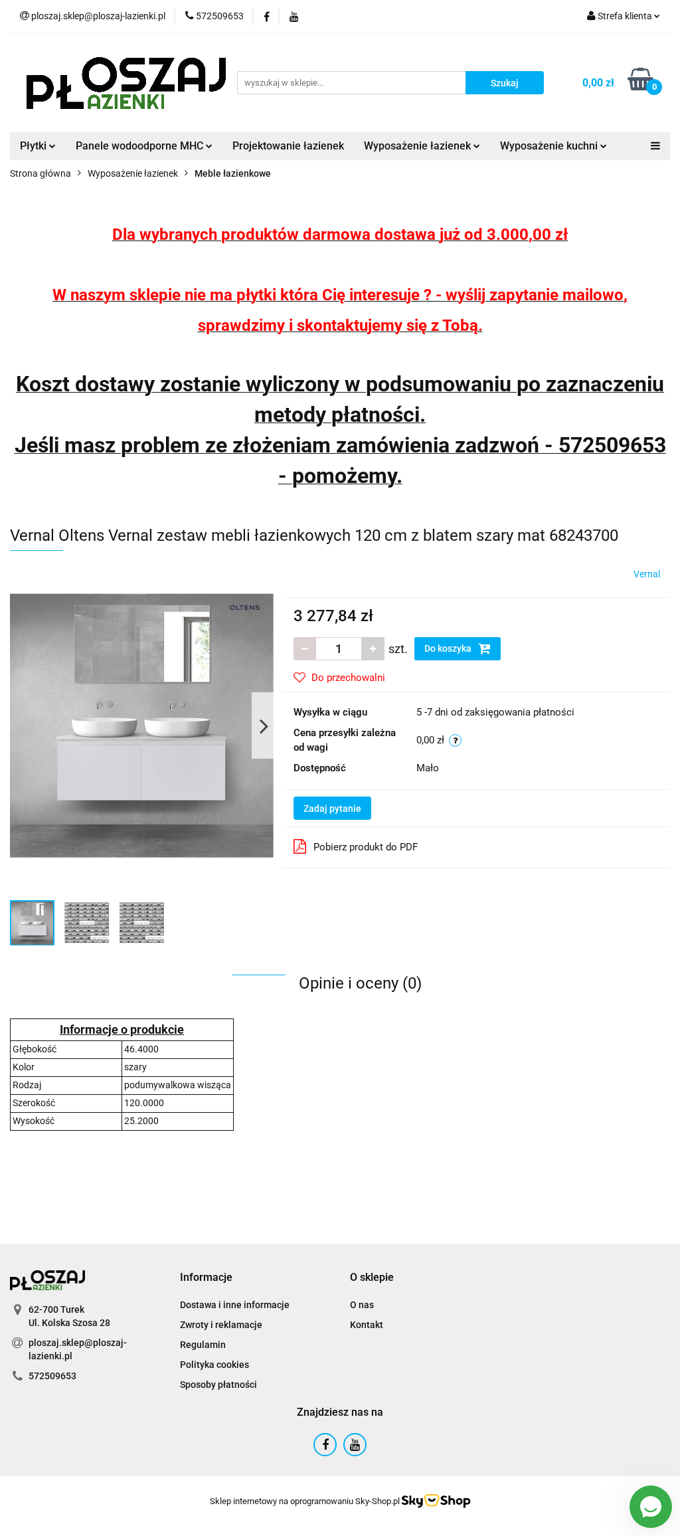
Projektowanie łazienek (288, 146)
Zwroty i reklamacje (221, 1324)
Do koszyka (448, 648)
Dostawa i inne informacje (235, 1304)
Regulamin (203, 1344)
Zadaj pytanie (332, 808)
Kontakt (366, 1324)
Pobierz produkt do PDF (365, 847)
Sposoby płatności (218, 1384)
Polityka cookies (214, 1364)
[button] (206, 1278)
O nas (362, 1304)
